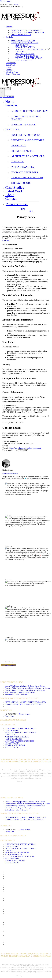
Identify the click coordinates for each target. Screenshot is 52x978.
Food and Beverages (26, 56)
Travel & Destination (15, 745)
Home (9, 101)
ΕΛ (49, 49)
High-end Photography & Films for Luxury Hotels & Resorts (28, 907)
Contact (9, 70)
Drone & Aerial (12, 731)
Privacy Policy (10, 929)
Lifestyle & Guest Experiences (19, 741)
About (8, 67)
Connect (15, 4)
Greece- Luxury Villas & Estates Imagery (24, 704)
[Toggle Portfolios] (51, 129)
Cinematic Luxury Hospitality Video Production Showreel (25, 690)
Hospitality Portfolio (23, 41)
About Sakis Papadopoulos (15, 872)
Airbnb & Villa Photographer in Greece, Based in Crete (26, 876)
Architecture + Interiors (29, 49)
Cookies (5, 240)
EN (46, 49)
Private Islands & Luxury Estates (20, 733)
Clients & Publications (13, 883)
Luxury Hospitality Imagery (26, 30)
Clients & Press (12, 72)
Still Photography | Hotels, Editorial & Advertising (24, 940)
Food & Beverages (13, 739)
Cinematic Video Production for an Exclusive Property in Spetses (27, 688)
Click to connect (24, 714)
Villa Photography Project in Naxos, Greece (20, 692)
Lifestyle (20, 51)
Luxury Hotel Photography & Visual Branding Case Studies (28, 925)
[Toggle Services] (51, 105)
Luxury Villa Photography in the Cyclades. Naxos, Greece (25, 686)
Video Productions (9, 674)
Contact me (9, 885)
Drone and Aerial (25, 47)
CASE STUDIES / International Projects (18, 678)
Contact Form (9, 716)
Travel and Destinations (28, 58)
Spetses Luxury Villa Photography (16, 694)
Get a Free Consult (12, 898)
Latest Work (10, 65)
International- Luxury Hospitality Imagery (25, 702)
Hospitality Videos (21, 35)
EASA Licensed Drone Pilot (13, 720)
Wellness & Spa (12, 743)
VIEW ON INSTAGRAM (8, 665)
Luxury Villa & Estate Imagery (27, 32)
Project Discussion (13, 74)
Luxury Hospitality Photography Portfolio (21, 922)
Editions (8, 892)
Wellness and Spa (24, 54)
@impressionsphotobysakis (10, 473)
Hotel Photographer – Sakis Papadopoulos (21, 911)
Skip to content (5, 1)
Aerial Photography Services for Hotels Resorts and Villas (27, 874)
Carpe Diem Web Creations (28, 781)
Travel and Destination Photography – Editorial (23, 942)
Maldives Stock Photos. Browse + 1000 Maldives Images (27, 927)
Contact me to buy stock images (17, 887)
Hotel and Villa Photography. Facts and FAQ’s (22, 909)
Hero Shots (21, 45)
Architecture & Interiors (17, 737)
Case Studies (11, 63)
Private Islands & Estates (24, 43)
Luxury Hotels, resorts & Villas (20, 729)
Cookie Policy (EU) (12, 889)
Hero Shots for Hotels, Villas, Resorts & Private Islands (26, 905)
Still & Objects (23, 60)
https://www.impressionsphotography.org (25, 448)
